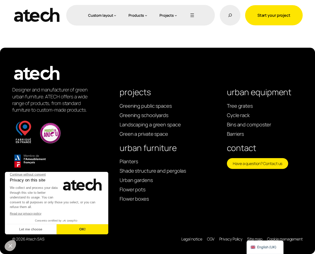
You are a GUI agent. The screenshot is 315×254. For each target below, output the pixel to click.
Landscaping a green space (150, 124)
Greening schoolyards (144, 115)
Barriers (235, 134)
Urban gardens (136, 180)
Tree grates (240, 106)
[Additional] (191, 15)
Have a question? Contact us (257, 163)
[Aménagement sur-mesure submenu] (115, 15)
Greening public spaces (146, 106)
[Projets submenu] (176, 15)
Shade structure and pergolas (153, 170)
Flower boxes (134, 198)
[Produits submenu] (146, 15)
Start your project (273, 15)
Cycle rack (238, 115)
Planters (129, 161)
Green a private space (144, 134)
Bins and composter (249, 124)
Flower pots (132, 189)
